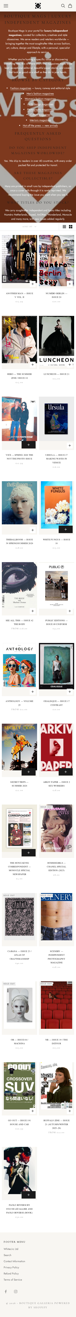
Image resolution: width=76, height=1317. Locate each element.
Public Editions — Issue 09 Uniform (56, 622)
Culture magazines (40, 115)
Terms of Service (13, 1279)
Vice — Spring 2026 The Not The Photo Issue (19, 456)
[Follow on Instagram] (16, 1291)
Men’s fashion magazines (40, 93)
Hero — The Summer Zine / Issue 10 (19, 375)
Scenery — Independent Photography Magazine (56, 957)
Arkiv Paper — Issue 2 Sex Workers (56, 783)
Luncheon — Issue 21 (56, 373)
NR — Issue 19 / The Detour (56, 1041)
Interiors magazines (40, 120)
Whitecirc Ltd (11, 1249)
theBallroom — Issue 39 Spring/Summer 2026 (19, 541)
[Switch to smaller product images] (70, 227)
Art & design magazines (40, 104)
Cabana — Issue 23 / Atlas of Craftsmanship (19, 955)
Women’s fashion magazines (40, 99)
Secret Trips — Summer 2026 (19, 783)
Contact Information (14, 1261)
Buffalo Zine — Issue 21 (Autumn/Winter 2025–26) (57, 1124)
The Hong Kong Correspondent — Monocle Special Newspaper (19, 868)
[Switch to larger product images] (64, 227)
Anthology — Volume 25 (19, 702)
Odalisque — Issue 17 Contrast (57, 702)
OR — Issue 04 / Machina (19, 1041)
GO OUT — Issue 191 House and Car (19, 1122)
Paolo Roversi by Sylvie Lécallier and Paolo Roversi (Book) (19, 1208)
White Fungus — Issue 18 (56, 541)
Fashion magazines (20, 88)
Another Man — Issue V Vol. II (19, 295)
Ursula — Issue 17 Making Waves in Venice (56, 458)
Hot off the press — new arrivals (40, 125)
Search (7, 1255)
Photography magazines (40, 109)
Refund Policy (11, 1273)
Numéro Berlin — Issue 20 (56, 295)
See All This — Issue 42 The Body (19, 622)
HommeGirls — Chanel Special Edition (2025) (56, 866)
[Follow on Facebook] (6, 1291)
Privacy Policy (11, 1267)
